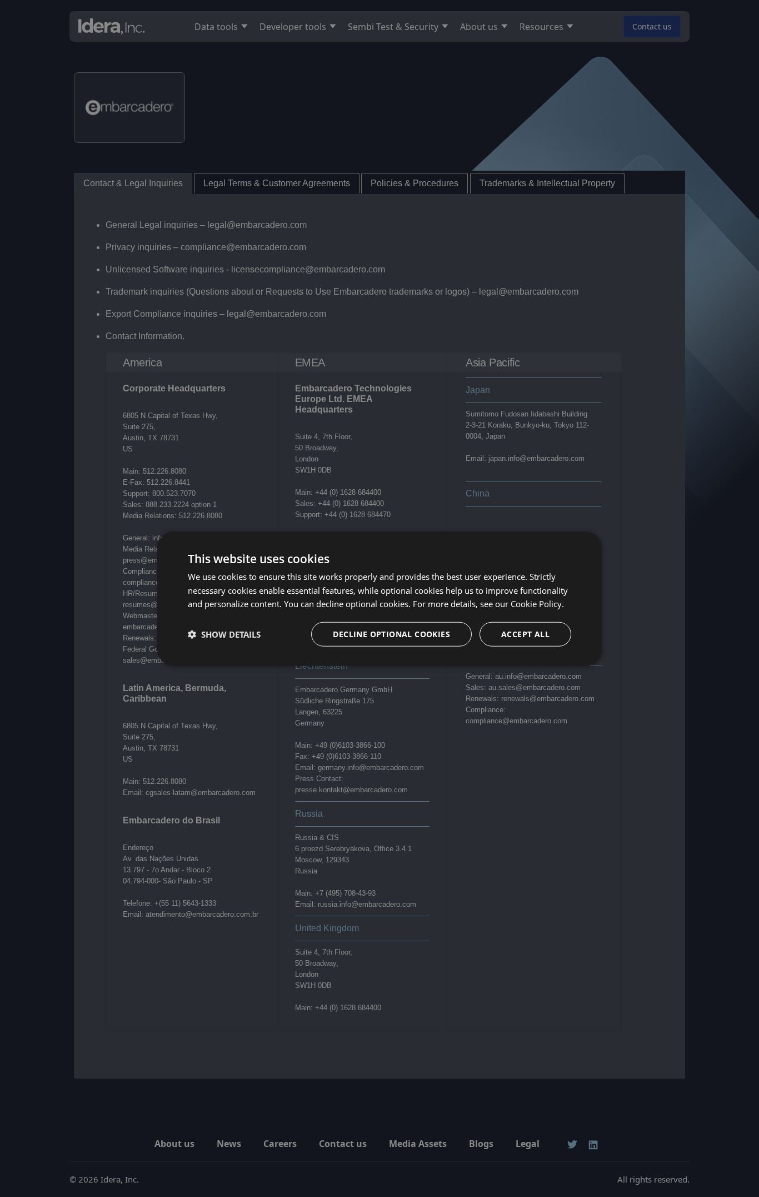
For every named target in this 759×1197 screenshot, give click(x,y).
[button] (224, 634)
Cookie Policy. (537, 603)
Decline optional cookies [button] (391, 634)
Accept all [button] (525, 634)
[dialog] (379, 598)
